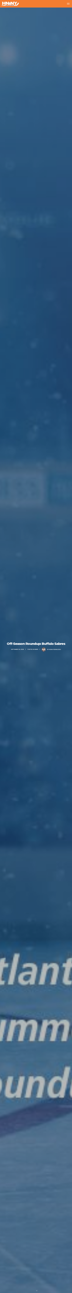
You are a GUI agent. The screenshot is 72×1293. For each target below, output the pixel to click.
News (36, 649)
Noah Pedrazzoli (55, 649)
